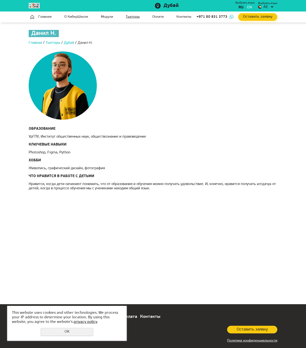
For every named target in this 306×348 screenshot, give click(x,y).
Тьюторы (133, 17)
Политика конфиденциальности (252, 340)
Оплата (158, 17)
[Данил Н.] (63, 85)
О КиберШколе (76, 17)
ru (241, 7)
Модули (107, 17)
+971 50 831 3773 (212, 17)
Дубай (171, 5)
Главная (32, 17)
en (249, 7)
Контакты (183, 17)
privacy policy (85, 322)
